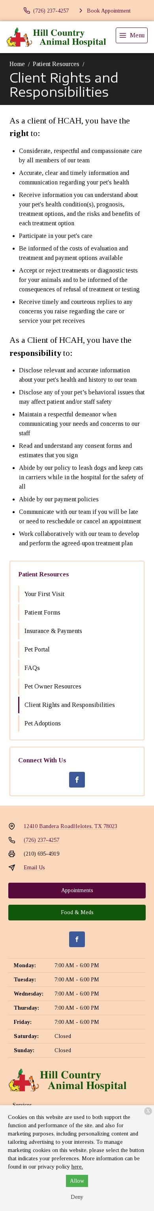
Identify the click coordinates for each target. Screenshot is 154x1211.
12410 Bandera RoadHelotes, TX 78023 (70, 826)
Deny (77, 1197)
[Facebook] (77, 780)
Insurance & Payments (53, 631)
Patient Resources (56, 64)
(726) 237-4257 (41, 840)
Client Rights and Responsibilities (69, 704)
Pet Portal (37, 649)
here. (77, 1167)
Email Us (34, 868)
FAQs (32, 667)
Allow (77, 1181)
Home (17, 64)
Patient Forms (42, 612)
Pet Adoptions (42, 723)
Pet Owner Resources (52, 686)
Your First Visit (44, 594)
